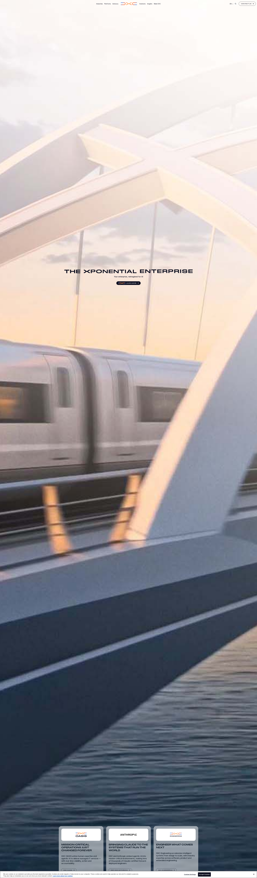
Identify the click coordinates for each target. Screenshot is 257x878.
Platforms (107, 4)
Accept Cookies (204, 874)
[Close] (254, 874)
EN (231, 4)
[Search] (235, 3)
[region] (128, 874)
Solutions (142, 4)
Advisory (115, 4)
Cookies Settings (190, 874)
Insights (149, 4)
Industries (99, 4)
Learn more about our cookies (63, 876)
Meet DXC (157, 4)
